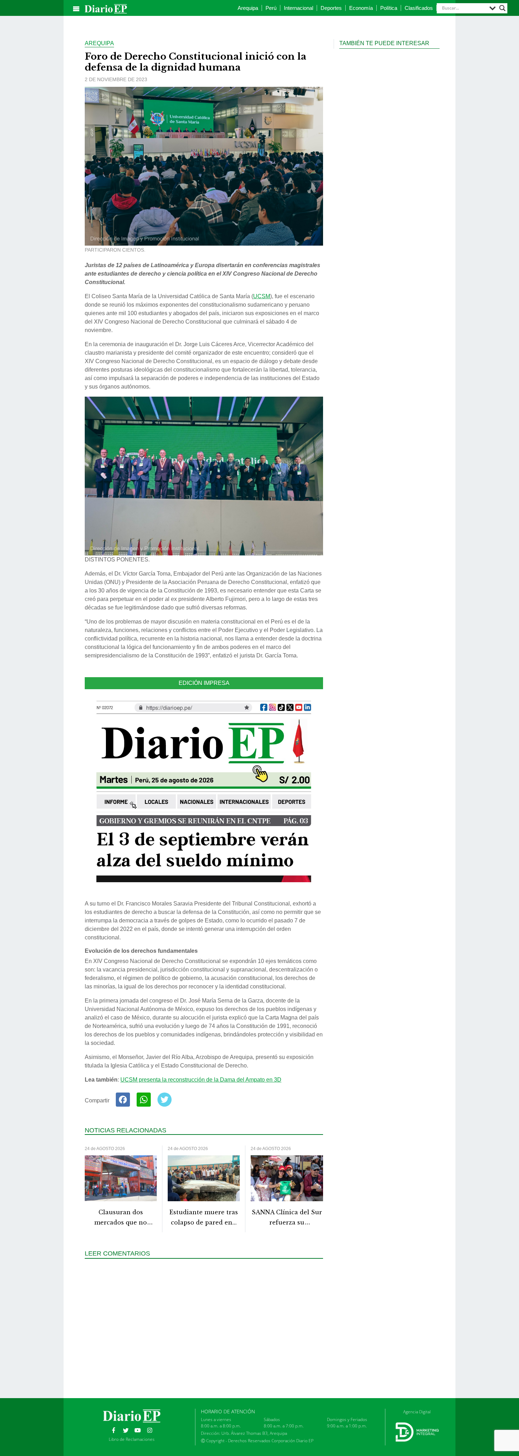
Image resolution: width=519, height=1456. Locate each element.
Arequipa (248, 8)
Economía (361, 8)
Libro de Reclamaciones (132, 1439)
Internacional (298, 8)
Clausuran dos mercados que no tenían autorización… (120, 1222)
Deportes (331, 8)
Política (388, 8)
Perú (271, 8)
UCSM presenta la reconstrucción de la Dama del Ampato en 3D (200, 1080)
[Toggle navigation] (76, 9)
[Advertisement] (206, 1327)
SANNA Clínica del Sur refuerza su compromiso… (287, 1222)
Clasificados (419, 8)
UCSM (261, 296)
